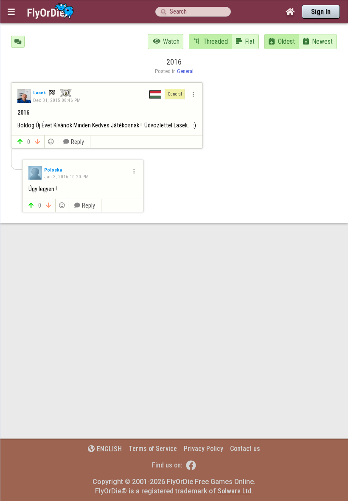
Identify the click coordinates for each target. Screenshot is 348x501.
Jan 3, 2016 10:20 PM (66, 177)
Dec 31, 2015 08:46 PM (57, 100)
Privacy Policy (203, 449)
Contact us (245, 449)
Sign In (321, 12)
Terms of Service (153, 449)
